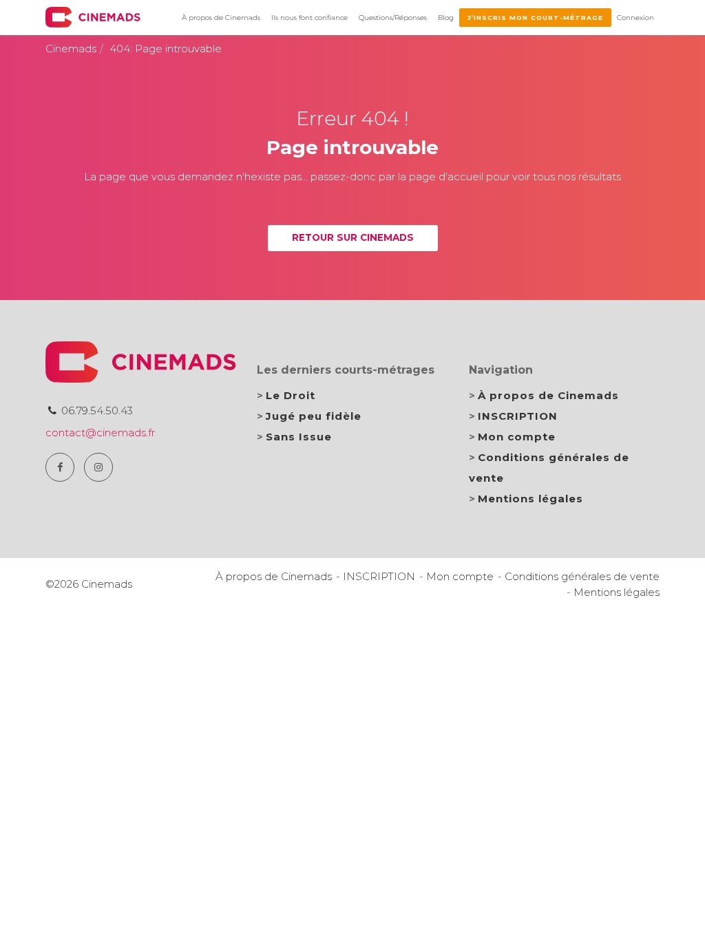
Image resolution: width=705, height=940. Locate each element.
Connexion (635, 17)
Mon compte (517, 436)
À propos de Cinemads (221, 17)
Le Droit (290, 395)
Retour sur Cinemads (353, 237)
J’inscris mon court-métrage (535, 17)
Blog (446, 17)
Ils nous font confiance (309, 17)
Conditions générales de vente (582, 576)
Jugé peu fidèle (313, 416)
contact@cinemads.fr (100, 432)
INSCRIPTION (518, 416)
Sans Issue (299, 436)
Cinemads (70, 48)
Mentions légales (530, 498)
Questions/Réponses (393, 17)
